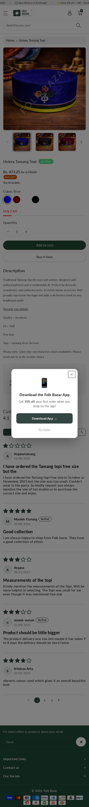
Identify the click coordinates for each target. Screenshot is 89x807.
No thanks (44, 429)
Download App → (44, 418)
